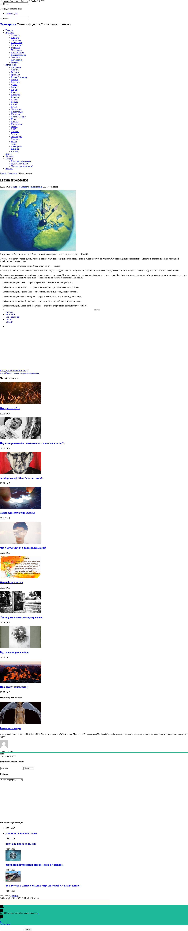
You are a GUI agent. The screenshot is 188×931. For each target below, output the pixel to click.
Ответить (5, 924)
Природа (15, 37)
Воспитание (16, 45)
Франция (15, 139)
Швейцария (16, 146)
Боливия (15, 72)
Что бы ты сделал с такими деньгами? (23, 547)
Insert (28, 930)
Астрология (16, 60)
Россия (14, 126)
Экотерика (8, 24)
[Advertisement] (94, 350)
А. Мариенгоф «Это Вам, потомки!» (21, 478)
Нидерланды (17, 112)
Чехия (14, 141)
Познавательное (18, 55)
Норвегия (15, 114)
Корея (14, 107)
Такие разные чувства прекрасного (21, 617)
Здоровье (15, 47)
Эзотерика (16, 40)
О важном (16, 57)
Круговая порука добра (14, 652)
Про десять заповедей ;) (14, 686)
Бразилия (15, 74)
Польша (14, 121)
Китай (14, 104)
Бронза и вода (10, 728)
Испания (15, 97)
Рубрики (10, 32)
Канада (14, 102)
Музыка (9, 159)
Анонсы (9, 168)
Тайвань (15, 131)
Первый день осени (11, 582)
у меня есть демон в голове (21, 833)
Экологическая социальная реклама (19, 373)
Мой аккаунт (12, 13)
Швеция (15, 149)
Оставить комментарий (31, 187)
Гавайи (14, 79)
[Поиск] (1, 4)
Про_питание (17, 52)
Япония (14, 151)
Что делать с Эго (10, 408)
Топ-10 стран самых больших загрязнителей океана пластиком (43, 885)
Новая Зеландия (18, 117)
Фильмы (9, 156)
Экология (15, 35)
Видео (8, 154)
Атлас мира (11, 65)
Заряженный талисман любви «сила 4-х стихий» (35, 864)
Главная (9, 30)
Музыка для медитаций (22, 166)
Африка (14, 70)
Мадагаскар (16, 109)
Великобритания (19, 77)
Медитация (16, 50)
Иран (13, 92)
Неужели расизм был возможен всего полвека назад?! (32, 443)
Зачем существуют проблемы (17, 512)
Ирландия (15, 94)
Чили (13, 144)
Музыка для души (19, 164)
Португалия (16, 124)
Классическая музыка (21, 161)
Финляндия (16, 136)
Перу (13, 119)
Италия (14, 99)
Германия (15, 82)
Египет (14, 87)
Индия (14, 89)
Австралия (16, 67)
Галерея (14, 62)
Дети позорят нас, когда (14, 370)
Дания (14, 84)
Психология (16, 42)
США (13, 129)
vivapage (15, 895)
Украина (15, 134)
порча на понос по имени (21, 843)
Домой (3, 173)
